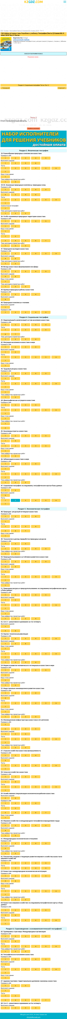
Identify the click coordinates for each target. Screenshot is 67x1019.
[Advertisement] (33, 17)
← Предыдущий (5, 88)
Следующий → (62, 88)
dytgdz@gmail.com (33, 1017)
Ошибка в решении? (33, 128)
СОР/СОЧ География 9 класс (33, 53)
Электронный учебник (21, 40)
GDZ (33, 2)
